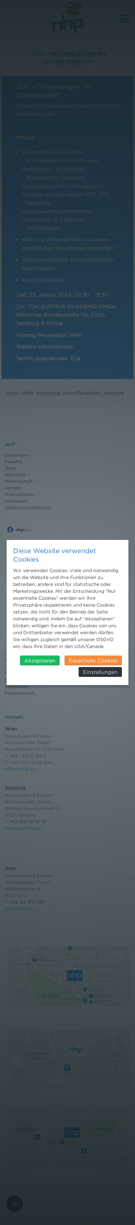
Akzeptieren (39, 660)
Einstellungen (100, 672)
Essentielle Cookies (93, 660)
